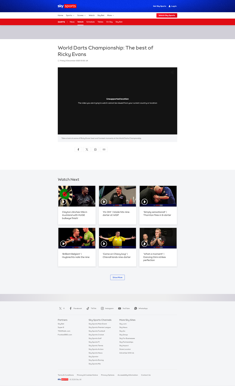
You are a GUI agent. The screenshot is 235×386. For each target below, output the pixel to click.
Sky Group (123, 335)
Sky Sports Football (97, 331)
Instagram (109, 308)
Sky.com (123, 324)
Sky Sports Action (96, 349)
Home (60, 15)
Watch (92, 15)
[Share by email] (104, 149)
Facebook (78, 308)
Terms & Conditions (66, 375)
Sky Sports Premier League (100, 327)
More (109, 15)
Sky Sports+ (93, 356)
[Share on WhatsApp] (95, 149)
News (72, 22)
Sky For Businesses (127, 338)
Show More (117, 277)
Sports (69, 15)
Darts (61, 22)
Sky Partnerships (126, 342)
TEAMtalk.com (64, 331)
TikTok (93, 308)
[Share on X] (87, 149)
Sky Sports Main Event (98, 324)
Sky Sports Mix (95, 364)
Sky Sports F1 (94, 342)
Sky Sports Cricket (96, 335)
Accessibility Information (128, 375)
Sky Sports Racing (96, 360)
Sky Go (122, 331)
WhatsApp (143, 308)
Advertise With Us (126, 353)
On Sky (109, 22)
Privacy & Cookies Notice (87, 375)
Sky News (123, 327)
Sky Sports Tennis (96, 345)
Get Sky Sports (159, 6)
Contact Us (146, 375)
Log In (174, 6)
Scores (80, 15)
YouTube (126, 308)
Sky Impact (124, 345)
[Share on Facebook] (78, 149)
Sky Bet (100, 15)
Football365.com (65, 335)
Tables (100, 22)
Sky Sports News (95, 353)
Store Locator (125, 349)
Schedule (90, 22)
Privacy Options (107, 375)
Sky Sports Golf (95, 338)
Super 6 (61, 327)
